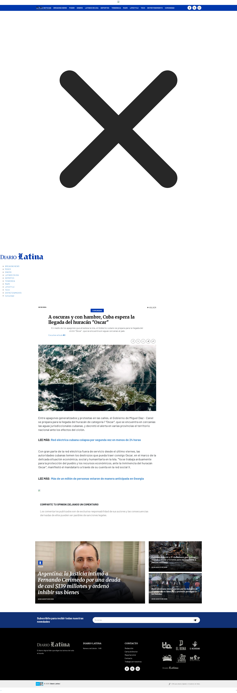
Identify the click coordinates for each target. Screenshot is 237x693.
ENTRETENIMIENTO (155, 8)
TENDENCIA (116, 8)
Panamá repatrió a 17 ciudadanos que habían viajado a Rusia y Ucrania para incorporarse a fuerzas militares (173, 560)
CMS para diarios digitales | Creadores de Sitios (185, 684)
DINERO (80, 8)
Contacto (128, 658)
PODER (72, 8)
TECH (143, 8)
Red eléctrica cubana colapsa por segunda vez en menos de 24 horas (96, 440)
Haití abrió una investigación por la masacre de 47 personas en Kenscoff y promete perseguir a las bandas (174, 591)
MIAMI (125, 8)
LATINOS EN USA (91, 8)
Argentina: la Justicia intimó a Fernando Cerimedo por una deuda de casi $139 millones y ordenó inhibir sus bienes (79, 583)
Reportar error (130, 655)
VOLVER (152, 307)
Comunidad (169, 8)
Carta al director (131, 651)
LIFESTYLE (134, 8)
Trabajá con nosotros (133, 661)
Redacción (129, 648)
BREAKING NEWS (12, 266)
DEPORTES (105, 8)
